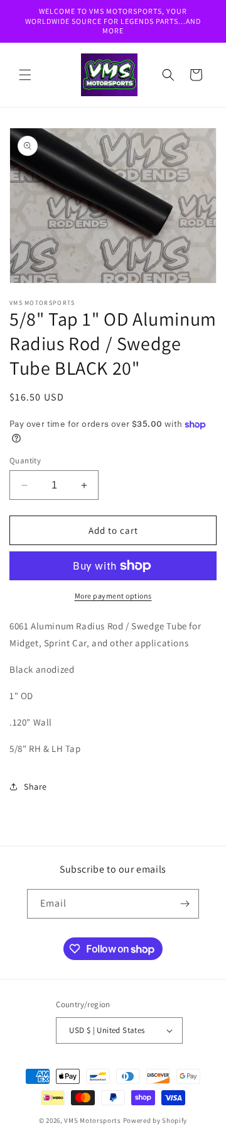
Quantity (25, 460)
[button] (25, 75)
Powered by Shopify (155, 1120)
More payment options (113, 595)
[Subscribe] (184, 904)
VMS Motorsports (92, 1120)
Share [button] (35, 786)
